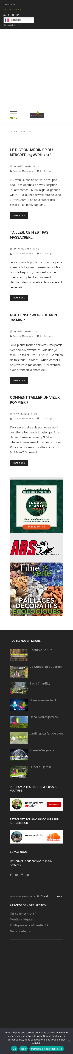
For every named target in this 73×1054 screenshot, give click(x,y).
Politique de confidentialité (29, 925)
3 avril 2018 (21, 414)
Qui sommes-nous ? (23, 913)
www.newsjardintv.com (23, 896)
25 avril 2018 (22, 166)
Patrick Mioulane (23, 171)
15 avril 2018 (22, 331)
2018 (23, 131)
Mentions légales (22, 919)
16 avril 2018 (22, 249)
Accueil (14, 131)
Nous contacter (21, 931)
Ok (14, 1048)
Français (15, 19)
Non (23, 1048)
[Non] (68, 1041)
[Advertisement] (36, 67)
